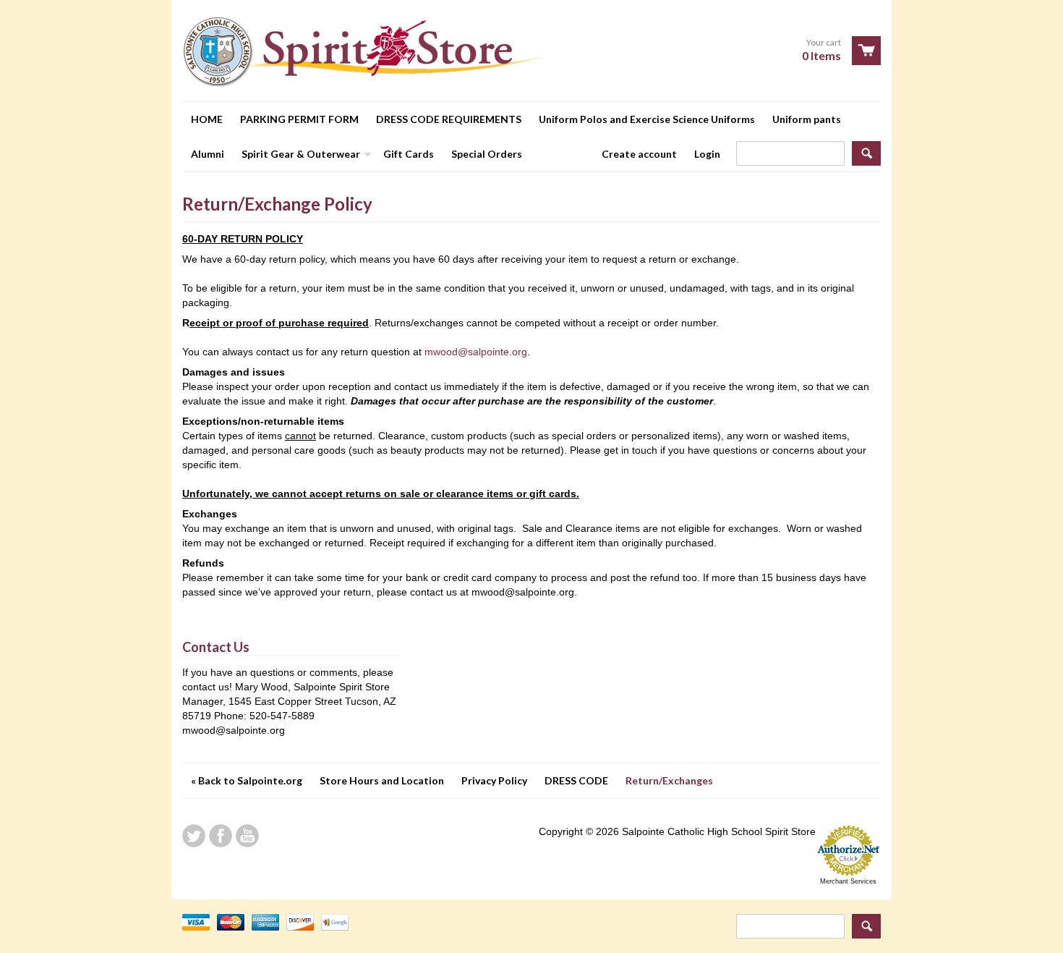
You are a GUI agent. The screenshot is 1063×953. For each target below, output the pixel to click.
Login (707, 154)
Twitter (193, 835)
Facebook (220, 835)
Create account (639, 154)
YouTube (247, 835)
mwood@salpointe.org (475, 351)
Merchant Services (848, 881)
